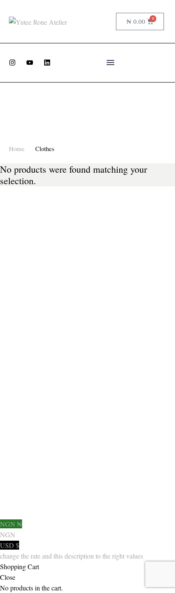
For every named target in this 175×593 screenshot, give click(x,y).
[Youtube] (29, 62)
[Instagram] (12, 62)
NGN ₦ (11, 529)
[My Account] (92, 22)
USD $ (71, 550)
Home (17, 148)
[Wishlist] (107, 22)
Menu (110, 62)
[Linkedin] (47, 62)
